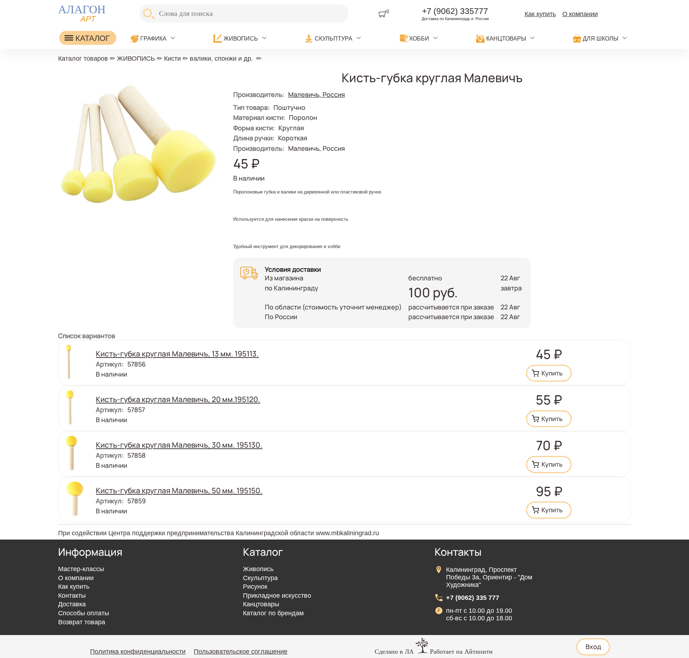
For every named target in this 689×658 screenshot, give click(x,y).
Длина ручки (254, 138)
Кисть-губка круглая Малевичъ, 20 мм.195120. (178, 399)
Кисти (172, 58)
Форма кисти (254, 127)
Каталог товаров (83, 58)
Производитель (259, 148)
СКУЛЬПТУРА (333, 38)
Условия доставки (293, 269)
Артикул (110, 364)
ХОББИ (419, 38)
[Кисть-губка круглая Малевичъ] (139, 230)
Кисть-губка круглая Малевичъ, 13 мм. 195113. (177, 354)
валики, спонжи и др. (221, 58)
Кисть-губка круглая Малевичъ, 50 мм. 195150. (179, 490)
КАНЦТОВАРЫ (506, 38)
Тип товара (251, 107)
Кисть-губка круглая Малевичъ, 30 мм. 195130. (179, 445)
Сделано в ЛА (394, 651)
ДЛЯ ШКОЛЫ (600, 38)
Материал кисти (259, 117)
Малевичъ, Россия (316, 94)
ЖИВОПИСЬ (241, 38)
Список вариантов (86, 335)
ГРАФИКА (153, 38)
